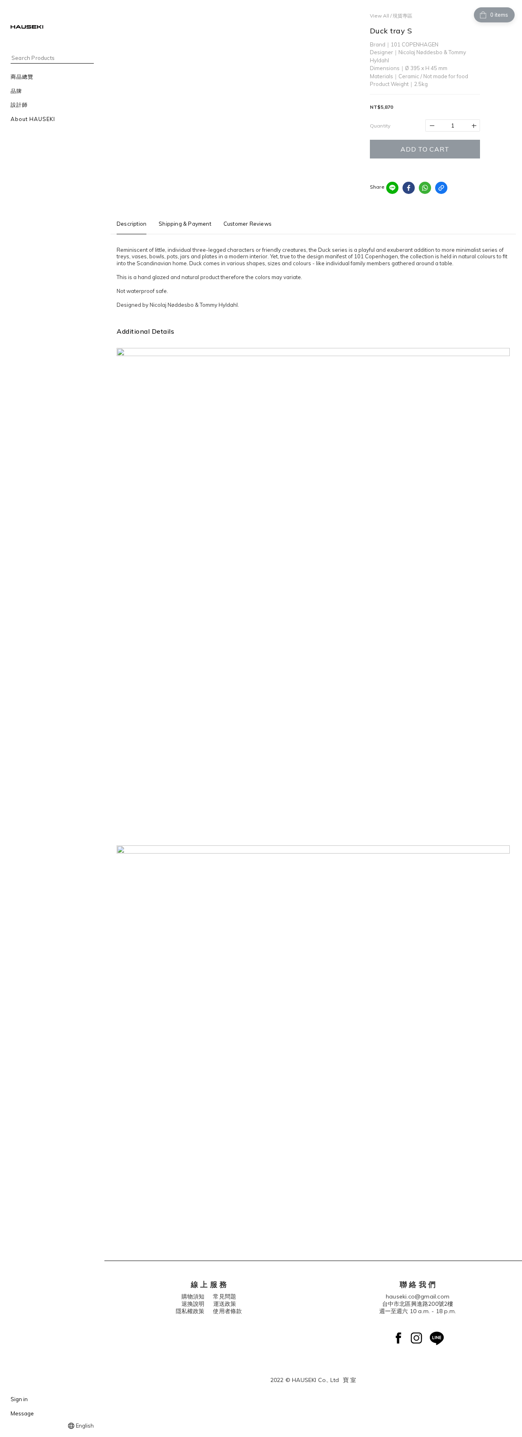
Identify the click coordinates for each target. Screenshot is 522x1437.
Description (131, 223)
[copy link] (441, 188)
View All (379, 16)
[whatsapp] (425, 188)
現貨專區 (402, 16)
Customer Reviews (247, 223)
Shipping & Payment (185, 223)
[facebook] (409, 188)
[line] (392, 188)
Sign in (19, 1399)
